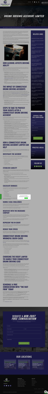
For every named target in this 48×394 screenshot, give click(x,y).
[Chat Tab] (24, 197)
